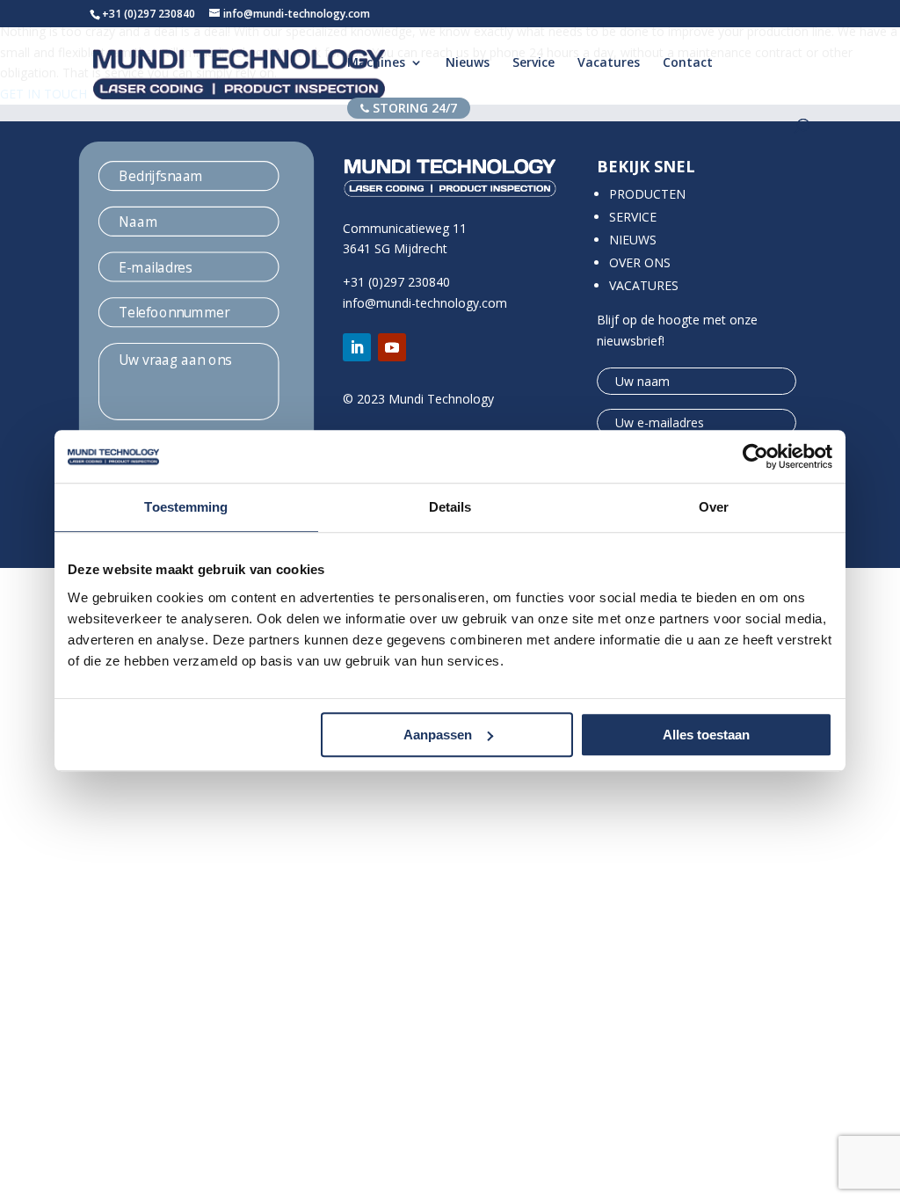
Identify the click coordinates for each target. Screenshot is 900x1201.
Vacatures (608, 63)
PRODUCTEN (647, 194)
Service (533, 63)
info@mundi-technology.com (425, 303)
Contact (688, 63)
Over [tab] (714, 506)
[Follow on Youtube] (392, 347)
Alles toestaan (706, 734)
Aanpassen (437, 734)
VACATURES (644, 285)
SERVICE (633, 216)
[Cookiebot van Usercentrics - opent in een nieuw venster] (755, 456)
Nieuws (468, 63)
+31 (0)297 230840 (148, 13)
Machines (376, 63)
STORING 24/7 (413, 107)
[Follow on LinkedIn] (357, 347)
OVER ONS (640, 262)
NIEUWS (633, 239)
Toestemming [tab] (186, 506)
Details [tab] (450, 506)
